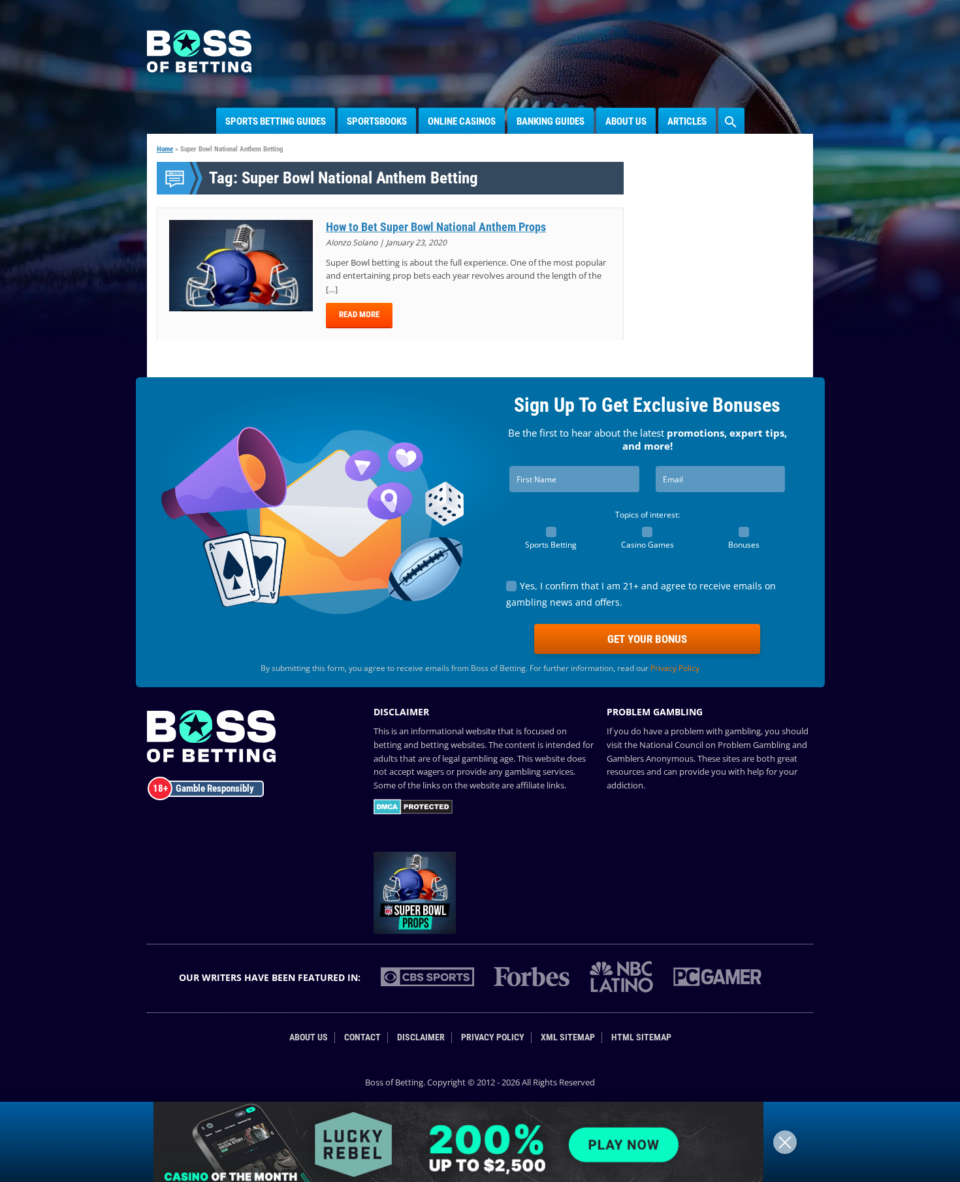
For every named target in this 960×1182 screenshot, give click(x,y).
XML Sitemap (568, 1037)
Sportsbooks (377, 121)
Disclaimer (421, 1037)
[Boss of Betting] (199, 68)
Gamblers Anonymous (650, 758)
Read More (359, 314)
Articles (687, 121)
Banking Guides (550, 121)
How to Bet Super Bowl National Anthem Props (436, 227)
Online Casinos (462, 121)
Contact (362, 1037)
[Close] (785, 1142)
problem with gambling (716, 731)
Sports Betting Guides (275, 121)
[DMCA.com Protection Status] (413, 811)
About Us (626, 121)
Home (165, 149)
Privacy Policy (674, 668)
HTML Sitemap (641, 1037)
